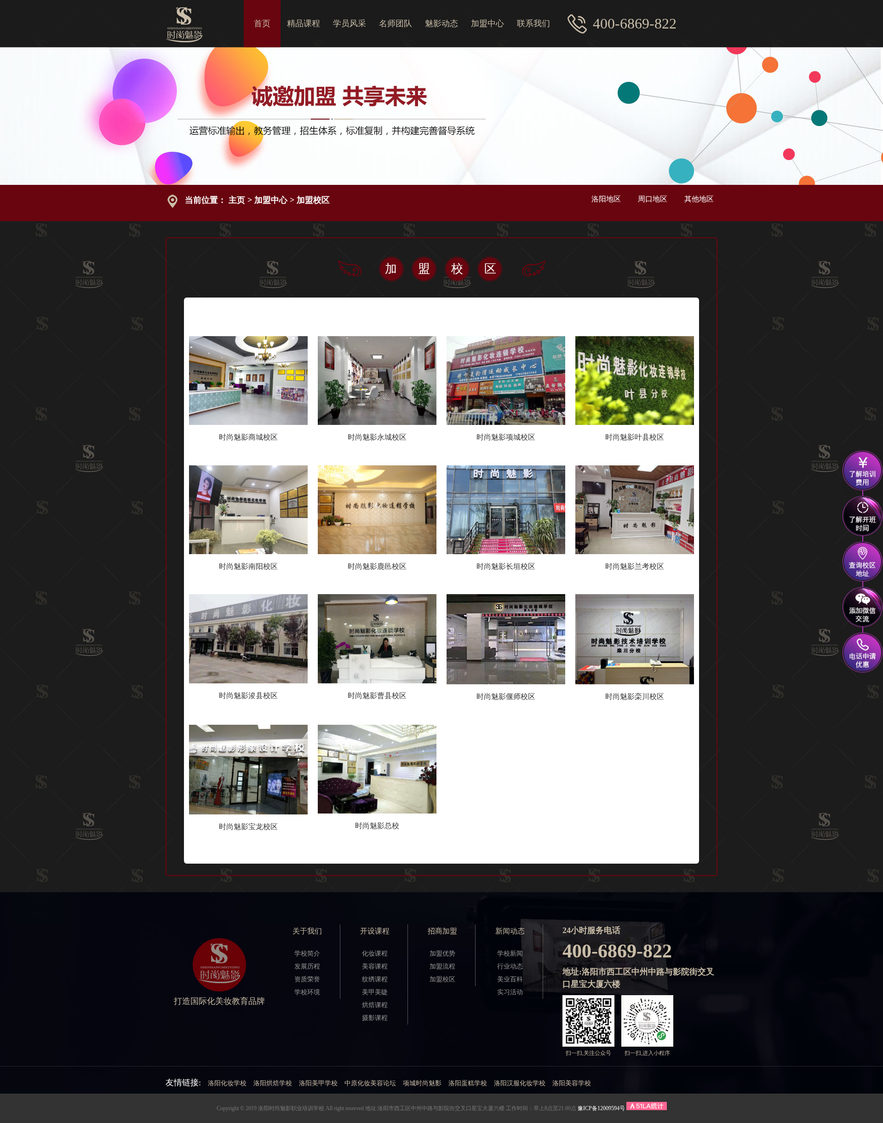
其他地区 (699, 199)
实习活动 (510, 992)
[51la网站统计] (646, 1108)
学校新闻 (510, 953)
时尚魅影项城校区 (505, 437)
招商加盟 (442, 931)
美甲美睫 (375, 992)
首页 (262, 23)
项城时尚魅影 (422, 1083)
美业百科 (510, 979)
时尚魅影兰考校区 (634, 566)
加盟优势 (442, 953)
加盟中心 (487, 23)
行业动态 (510, 966)
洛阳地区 (606, 199)
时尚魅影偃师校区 (505, 696)
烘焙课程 (375, 1005)
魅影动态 (441, 23)
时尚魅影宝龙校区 (248, 827)
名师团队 (395, 23)
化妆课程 (375, 953)
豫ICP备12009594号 (601, 1108)
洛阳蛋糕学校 (467, 1083)
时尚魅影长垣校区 (505, 566)
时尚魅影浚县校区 (248, 695)
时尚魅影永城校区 (377, 437)
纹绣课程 (375, 979)
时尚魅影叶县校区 (634, 437)
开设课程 (375, 931)
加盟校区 (313, 200)
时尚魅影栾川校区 (634, 696)
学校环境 (307, 992)
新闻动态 (510, 931)
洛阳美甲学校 (318, 1083)
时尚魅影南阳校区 (248, 566)
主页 (237, 200)
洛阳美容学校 (571, 1083)
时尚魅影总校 (377, 826)
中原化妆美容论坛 (370, 1083)
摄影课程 (375, 1017)
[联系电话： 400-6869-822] (862, 653)
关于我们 (307, 931)
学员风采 (349, 23)
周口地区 (652, 199)
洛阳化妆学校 (227, 1083)
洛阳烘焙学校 (272, 1083)
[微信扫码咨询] (862, 610)
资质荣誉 (307, 979)
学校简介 (307, 953)
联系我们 (533, 23)
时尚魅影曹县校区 (377, 695)
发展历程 (307, 966)
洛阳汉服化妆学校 (519, 1083)
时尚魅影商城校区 (248, 437)
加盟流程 (442, 966)
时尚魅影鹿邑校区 (377, 566)
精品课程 (303, 23)
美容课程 (375, 966)
